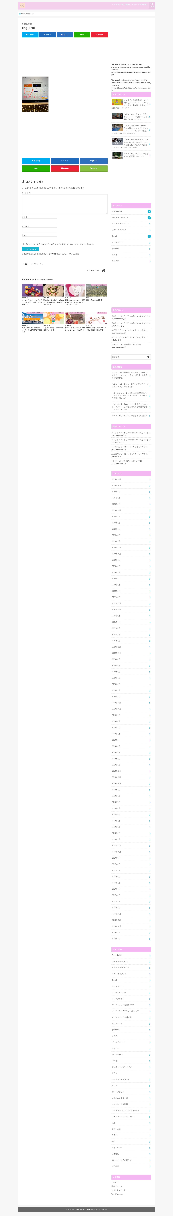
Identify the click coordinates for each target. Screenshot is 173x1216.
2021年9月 (116, 616)
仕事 (113, 1123)
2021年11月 (116, 610)
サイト (24, 235)
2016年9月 (116, 932)
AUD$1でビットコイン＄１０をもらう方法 (128, 330)
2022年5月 (116, 591)
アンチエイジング (119, 992)
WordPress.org (117, 1194)
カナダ (114, 1036)
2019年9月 (116, 715)
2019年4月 (116, 746)
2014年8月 (116, 939)
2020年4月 (116, 678)
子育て (114, 1135)
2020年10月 (116, 653)
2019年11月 (116, 703)
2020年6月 (116, 672)
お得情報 (115, 249)
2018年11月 (116, 777)
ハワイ (114, 1086)
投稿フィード (116, 1186)
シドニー (115, 1048)
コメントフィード (118, 1190)
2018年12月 (116, 771)
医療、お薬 (116, 1129)
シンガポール (117, 1055)
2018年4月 (116, 821)
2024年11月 (116, 510)
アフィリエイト (118, 986)
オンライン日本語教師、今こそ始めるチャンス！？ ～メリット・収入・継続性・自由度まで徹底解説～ (130, 104)
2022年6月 (116, 585)
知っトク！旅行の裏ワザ (121, 1160)
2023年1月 (116, 579)
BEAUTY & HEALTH (120, 218)
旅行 (113, 1141)
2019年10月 (116, 709)
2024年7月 (116, 529)
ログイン (115, 1182)
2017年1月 (116, 908)
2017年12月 (116, 845)
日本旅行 (115, 1154)
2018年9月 (116, 790)
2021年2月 (116, 634)
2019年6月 (116, 734)
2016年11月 (116, 920)
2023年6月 (116, 560)
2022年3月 (116, 597)
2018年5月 (116, 814)
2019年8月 (116, 721)
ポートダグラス (118, 1092)
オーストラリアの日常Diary (123, 1005)
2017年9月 (116, 858)
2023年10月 (116, 554)
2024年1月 (116, 541)
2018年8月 (116, 796)
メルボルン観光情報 (120, 1104)
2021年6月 (116, 622)
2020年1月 (116, 697)
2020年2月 (116, 690)
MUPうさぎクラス (119, 230)
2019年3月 (116, 752)
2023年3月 (116, 572)
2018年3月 (116, 827)
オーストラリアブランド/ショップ (125, 1011)
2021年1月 (116, 641)
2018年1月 (116, 839)
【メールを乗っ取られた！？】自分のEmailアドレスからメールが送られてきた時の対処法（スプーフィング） (130, 143)
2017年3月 (116, 895)
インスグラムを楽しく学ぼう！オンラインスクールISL (129, 4)
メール (25, 226)
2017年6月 (116, 877)
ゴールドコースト (119, 1042)
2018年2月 (116, 833)
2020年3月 (116, 684)
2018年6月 (116, 808)
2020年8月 (116, 659)
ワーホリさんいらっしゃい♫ (123, 1117)
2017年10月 (116, 852)
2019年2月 (116, 759)
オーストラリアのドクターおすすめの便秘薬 (136, 155)
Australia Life (117, 211)
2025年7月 (116, 492)
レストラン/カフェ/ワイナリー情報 (125, 1110)
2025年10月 (116, 485)
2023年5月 (116, 566)
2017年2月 (116, 901)
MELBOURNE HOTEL (121, 224)
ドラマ (114, 1073)
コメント (26, 193)
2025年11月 (116, 479)
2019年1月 (116, 765)
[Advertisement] (65, 56)
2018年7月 (116, 802)
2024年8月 (116, 523)
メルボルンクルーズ (120, 1098)
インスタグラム (118, 242)
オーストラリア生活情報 (121, 1017)
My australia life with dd (85, 1209)
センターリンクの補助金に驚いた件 (125, 344)
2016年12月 (116, 914)
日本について (117, 1148)
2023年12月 (116, 547)
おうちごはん (117, 1023)
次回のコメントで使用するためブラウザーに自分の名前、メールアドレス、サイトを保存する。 (59, 244)
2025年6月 (116, 498)
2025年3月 (116, 504)
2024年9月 (116, 516)
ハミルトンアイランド (121, 1079)
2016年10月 (116, 926)
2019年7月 (116, 727)
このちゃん (115, 326)
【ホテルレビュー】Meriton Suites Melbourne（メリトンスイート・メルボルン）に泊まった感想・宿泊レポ (130, 129)
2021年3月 (116, 628)
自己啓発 (115, 261)
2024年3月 (116, 535)
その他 (114, 255)
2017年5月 (116, 883)
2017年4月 (116, 889)
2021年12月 (116, 603)
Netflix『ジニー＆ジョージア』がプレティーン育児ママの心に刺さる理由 (136, 116)
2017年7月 (116, 870)
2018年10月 (116, 783)
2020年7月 (116, 665)
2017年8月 (116, 864)
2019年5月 (116, 740)
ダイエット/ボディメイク (122, 1067)
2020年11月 (116, 647)
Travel (114, 236)
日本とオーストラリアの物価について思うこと (130, 316)
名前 (24, 217)
